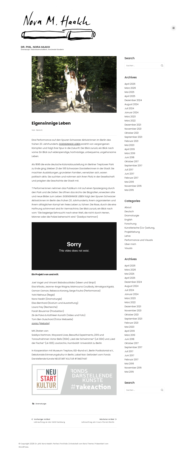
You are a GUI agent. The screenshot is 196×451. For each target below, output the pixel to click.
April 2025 (130, 96)
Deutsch (129, 211)
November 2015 (133, 186)
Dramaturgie (41, 403)
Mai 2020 (129, 145)
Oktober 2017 (132, 161)
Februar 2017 (131, 177)
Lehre (128, 236)
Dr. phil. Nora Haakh (35, 47)
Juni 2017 (129, 173)
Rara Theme (88, 443)
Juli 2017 (129, 169)
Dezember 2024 (133, 100)
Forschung (130, 223)
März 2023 (130, 116)
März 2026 (130, 88)
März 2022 (130, 120)
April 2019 (130, 149)
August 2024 (131, 104)
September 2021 (133, 137)
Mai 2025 (129, 92)
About (128, 207)
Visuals (128, 248)
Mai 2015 (129, 190)
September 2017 (133, 165)
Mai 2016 (129, 181)
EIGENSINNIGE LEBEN (70, 144)
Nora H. (39, 130)
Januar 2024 (131, 112)
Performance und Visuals (139, 240)
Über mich (130, 244)
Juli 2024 (129, 108)
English (128, 219)
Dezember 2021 (133, 124)
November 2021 (133, 128)
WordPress (23, 447)
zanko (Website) (41, 323)
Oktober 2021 (132, 132)
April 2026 (130, 83)
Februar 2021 (131, 141)
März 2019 (130, 153)
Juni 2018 (129, 157)
